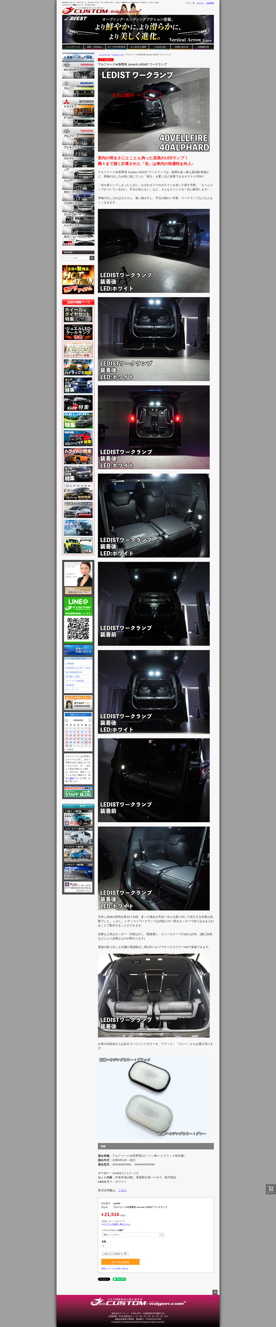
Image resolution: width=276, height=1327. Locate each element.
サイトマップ (72, 689)
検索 (92, 258)
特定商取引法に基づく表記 (78, 668)
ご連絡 (71, 778)
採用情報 (70, 685)
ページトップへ (215, 1292)
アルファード (118, 55)
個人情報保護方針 (74, 672)
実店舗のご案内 (73, 676)
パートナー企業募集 (75, 681)
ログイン (200, 3)
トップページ (104, 55)
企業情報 (70, 663)
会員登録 (210, 3)
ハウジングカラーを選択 (113, 1230)
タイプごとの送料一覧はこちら (115, 1224)
